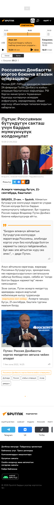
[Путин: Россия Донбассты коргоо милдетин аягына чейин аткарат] (27, 328)
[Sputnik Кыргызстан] (8, 21)
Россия (16, 378)
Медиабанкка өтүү (36, 177)
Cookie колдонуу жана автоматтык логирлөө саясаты (17, 463)
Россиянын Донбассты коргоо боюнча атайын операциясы (26, 372)
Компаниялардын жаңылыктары (16, 454)
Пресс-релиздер (25, 450)
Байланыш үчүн (8, 450)
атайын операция (29, 378)
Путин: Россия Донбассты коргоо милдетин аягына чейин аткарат (26, 354)
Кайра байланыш (9, 469)
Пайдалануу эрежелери (31, 446)
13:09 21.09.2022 (9, 141)
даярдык (6, 383)
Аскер (42, 378)
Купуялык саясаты (9, 458)
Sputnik (6, 177)
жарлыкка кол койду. (14, 298)
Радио (30, 421)
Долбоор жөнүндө (10, 446)
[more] (49, 259)
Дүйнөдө (6, 378)
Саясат (20, 421)
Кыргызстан (7, 421)
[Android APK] (10, 477)
